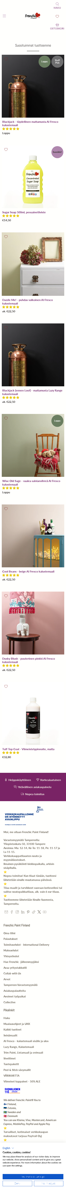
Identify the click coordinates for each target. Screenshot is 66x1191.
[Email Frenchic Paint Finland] (6, 912)
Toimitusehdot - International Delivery (26, 944)
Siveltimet (10, 1058)
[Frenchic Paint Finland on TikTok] (33, 912)
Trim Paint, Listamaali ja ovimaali (23, 1052)
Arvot (7, 979)
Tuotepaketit (11, 1064)
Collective (9, 1002)
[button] (10, 128)
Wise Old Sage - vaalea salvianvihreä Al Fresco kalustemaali (31, 482)
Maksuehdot (11, 950)
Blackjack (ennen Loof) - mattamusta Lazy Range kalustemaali (32, 392)
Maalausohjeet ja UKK (17, 1023)
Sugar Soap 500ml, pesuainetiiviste (24, 212)
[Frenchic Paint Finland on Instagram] (17, 912)
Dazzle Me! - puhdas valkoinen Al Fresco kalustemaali (27, 301)
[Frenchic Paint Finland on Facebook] (11, 912)
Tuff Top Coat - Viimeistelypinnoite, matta (28, 749)
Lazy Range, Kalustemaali (19, 1046)
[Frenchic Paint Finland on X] (39, 912)
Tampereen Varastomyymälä (20, 984)
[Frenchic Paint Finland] (33, 16)
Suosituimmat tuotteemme (33, 45)
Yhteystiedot (11, 956)
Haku (7, 1018)
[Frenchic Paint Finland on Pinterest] (28, 912)
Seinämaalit (10, 1035)
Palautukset (11, 938)
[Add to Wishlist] (6, 59)
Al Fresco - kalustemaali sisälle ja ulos (26, 1041)
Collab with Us (12, 973)
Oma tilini (9, 933)
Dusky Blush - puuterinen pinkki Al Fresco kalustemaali (28, 660)
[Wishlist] (57, 16)
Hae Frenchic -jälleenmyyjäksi (21, 961)
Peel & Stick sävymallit (17, 1069)
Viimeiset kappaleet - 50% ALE (22, 1081)
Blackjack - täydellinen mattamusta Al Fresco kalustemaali (30, 123)
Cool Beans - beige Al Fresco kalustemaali (28, 571)
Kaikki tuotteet (12, 1029)
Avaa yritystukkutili (15, 967)
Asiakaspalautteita (15, 990)
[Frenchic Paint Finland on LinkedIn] (22, 912)
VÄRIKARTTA (11, 1075)
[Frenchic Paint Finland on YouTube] (44, 912)
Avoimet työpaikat (15, 996)
